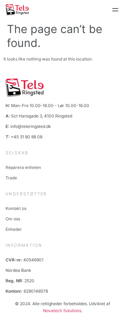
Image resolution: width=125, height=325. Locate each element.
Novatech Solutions (62, 310)
